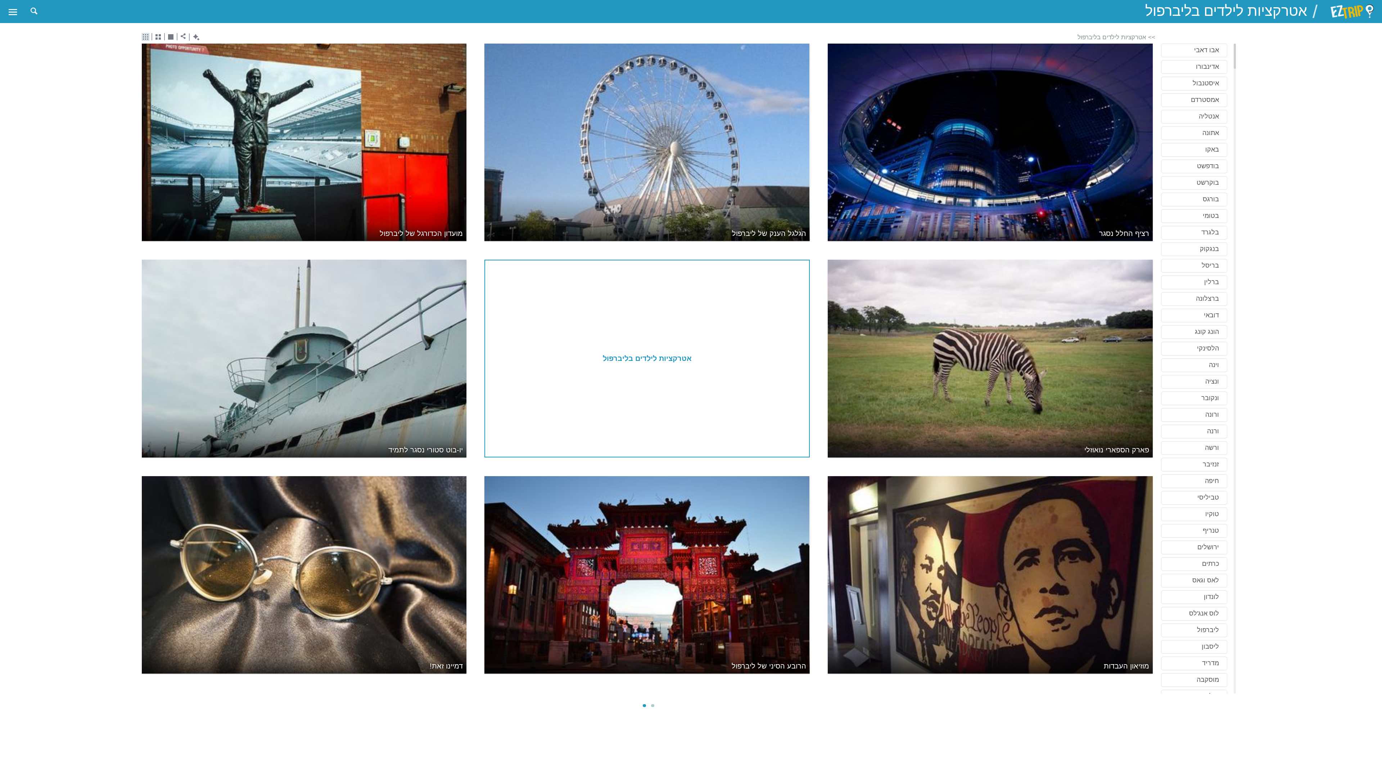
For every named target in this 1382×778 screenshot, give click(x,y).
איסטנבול (1206, 83)
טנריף (1211, 530)
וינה (1214, 364)
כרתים (1210, 563)
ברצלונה (1207, 298)
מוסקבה (1208, 679)
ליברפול (1208, 630)
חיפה (1212, 480)
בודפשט (1208, 166)
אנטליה (1209, 116)
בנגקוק (1209, 248)
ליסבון (1210, 646)
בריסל (1210, 265)
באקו (1212, 149)
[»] (1150, 369)
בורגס (1211, 199)
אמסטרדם (1205, 99)
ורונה (1212, 414)
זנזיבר (1211, 464)
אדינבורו (1207, 66)
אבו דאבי (1206, 50)
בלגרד (1210, 232)
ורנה (1213, 431)
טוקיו (1212, 514)
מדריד (1210, 663)
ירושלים (1208, 547)
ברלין (1211, 282)
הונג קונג (1207, 331)
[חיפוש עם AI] (194, 37)
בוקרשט (1208, 182)
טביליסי (1208, 497)
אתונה (1210, 133)
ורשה (1212, 447)
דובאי (1211, 315)
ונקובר (1210, 398)
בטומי (1211, 215)
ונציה (1212, 381)
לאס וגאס (1205, 580)
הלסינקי (1208, 348)
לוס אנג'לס (1204, 613)
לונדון (1211, 596)
